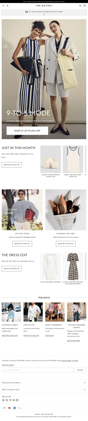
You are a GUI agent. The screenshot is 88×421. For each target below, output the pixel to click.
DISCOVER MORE (73, 341)
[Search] (80, 5)
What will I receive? (8, 365)
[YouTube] (13, 400)
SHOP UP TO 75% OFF (31, 335)
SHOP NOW (49, 335)
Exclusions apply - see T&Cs (69, 360)
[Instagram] (17, 400)
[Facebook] (3, 400)
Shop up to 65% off (22, 244)
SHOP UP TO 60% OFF (10, 335)
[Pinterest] (10, 400)
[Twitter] (7, 400)
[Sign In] (7, 5)
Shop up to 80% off (12, 268)
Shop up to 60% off (12, 165)
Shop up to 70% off (66, 244)
